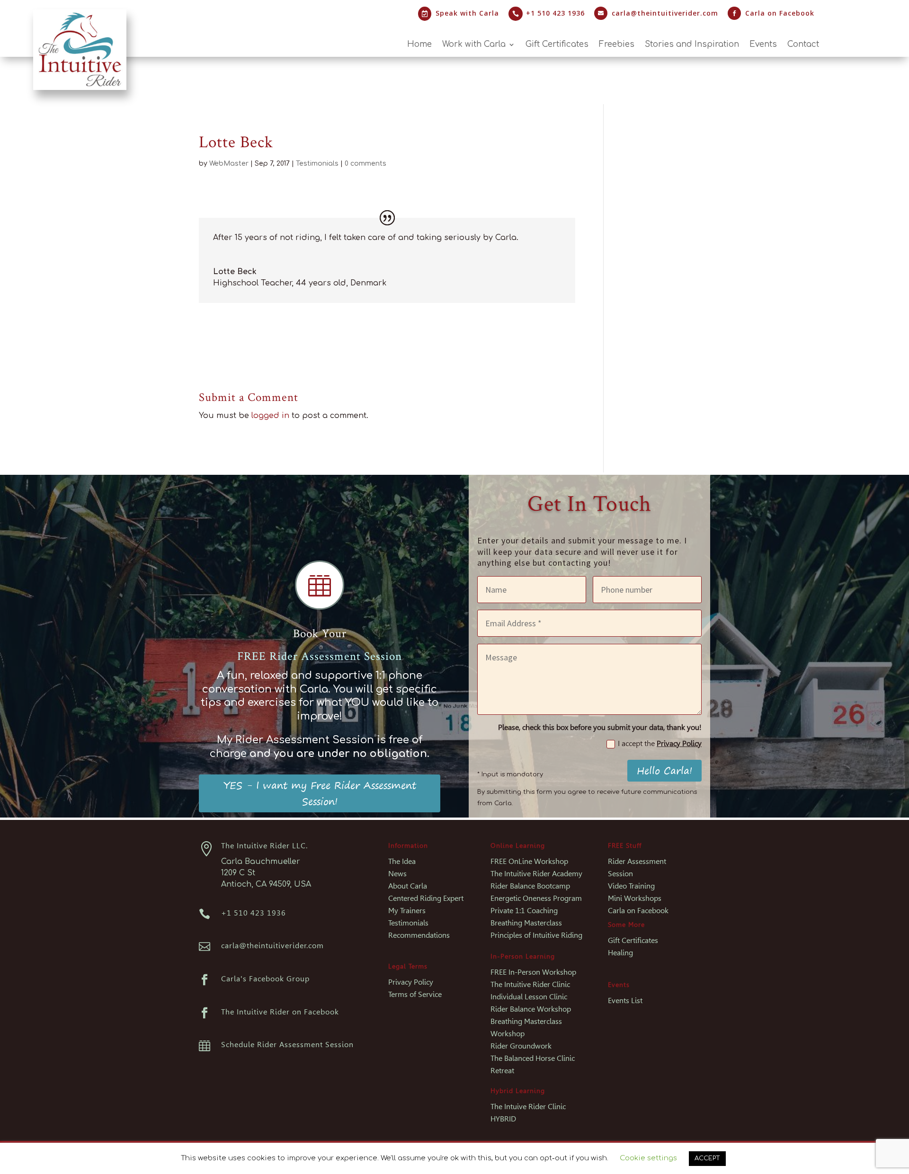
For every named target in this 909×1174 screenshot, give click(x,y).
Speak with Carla (467, 13)
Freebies (616, 45)
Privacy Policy (679, 743)
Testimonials (317, 163)
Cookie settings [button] (648, 1158)
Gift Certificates (557, 45)
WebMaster (229, 163)
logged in (270, 415)
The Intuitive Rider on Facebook (280, 1011)
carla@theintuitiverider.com (665, 13)
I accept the (660, 743)
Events (763, 45)
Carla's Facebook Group (265, 978)
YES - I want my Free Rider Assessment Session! (319, 793)
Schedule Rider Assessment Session (287, 1044)
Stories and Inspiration (692, 45)
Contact (803, 45)
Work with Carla (474, 45)
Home (419, 45)
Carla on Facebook (779, 13)
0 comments (365, 163)
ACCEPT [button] (707, 1158)
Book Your (320, 633)
